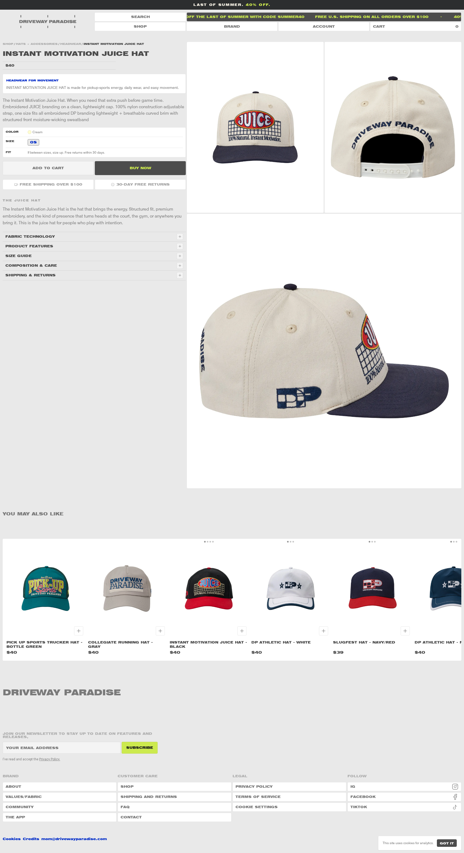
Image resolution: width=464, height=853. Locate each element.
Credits (31, 839)
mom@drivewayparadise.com (74, 839)
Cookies (12, 839)
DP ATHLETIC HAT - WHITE (281, 642)
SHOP (140, 26)
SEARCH (140, 17)
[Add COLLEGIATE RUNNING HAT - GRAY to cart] (160, 630)
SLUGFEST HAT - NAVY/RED (364, 642)
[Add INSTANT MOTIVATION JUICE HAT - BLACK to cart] (242, 630)
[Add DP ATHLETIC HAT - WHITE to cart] (323, 630)
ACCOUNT (324, 26)
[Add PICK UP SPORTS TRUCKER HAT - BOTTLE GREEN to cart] (78, 630)
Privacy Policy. (49, 759)
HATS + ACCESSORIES (37, 43)
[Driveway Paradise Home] (48, 22)
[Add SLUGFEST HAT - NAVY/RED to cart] (405, 630)
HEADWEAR (70, 43)
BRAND (232, 26)
